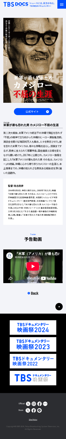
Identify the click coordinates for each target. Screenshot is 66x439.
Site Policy (33, 419)
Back (34, 293)
